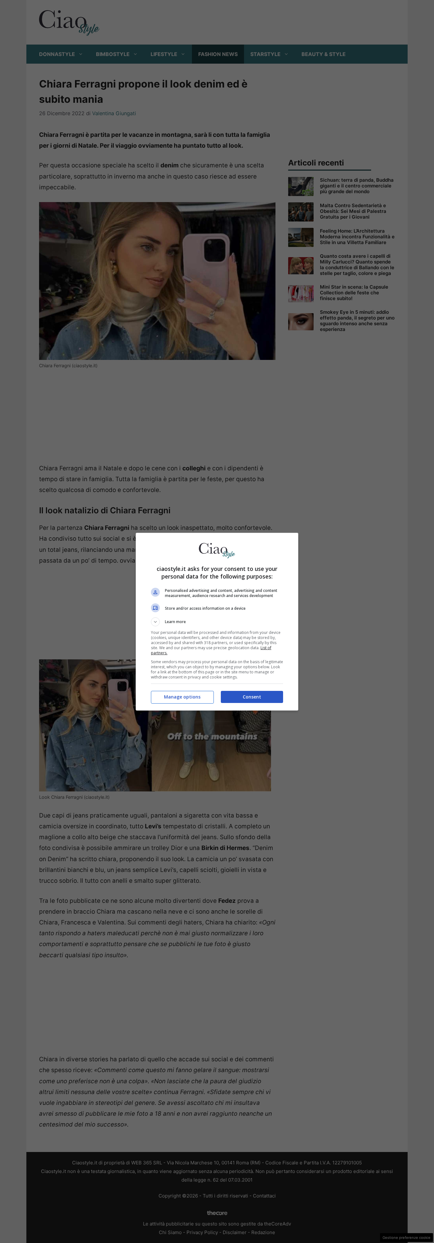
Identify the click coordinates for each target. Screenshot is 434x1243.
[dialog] (217, 622)
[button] (217, 621)
